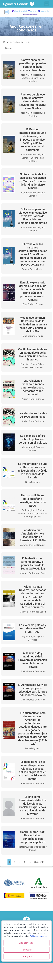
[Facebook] (32, 4)
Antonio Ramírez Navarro (32, 545)
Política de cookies (38, 936)
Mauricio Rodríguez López (33, 573)
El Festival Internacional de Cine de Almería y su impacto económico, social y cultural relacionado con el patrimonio (32, 140)
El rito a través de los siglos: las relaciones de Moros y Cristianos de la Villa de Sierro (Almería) (32, 181)
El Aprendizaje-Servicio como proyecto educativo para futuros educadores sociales (32, 690)
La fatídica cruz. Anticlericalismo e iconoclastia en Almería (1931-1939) (33, 535)
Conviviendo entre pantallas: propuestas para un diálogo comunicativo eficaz (32, 65)
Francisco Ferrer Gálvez (32, 364)
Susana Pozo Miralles (32, 269)
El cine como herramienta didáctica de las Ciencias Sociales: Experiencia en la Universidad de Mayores (32, 805)
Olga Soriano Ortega (32, 304)
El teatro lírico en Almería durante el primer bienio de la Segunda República (33, 563)
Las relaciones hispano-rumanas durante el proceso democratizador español (32, 387)
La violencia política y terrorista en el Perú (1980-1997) (32, 628)
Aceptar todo (26, 942)
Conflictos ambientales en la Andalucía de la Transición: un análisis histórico (32, 354)
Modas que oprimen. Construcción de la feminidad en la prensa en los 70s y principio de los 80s (32, 324)
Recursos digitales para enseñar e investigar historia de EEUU (33, 500)
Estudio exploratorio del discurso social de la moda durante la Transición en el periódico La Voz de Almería (32, 291)
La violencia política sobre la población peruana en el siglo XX (33, 439)
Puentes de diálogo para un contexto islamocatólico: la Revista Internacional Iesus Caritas (32, 101)
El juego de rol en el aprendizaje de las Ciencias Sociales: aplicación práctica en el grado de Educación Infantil (32, 770)
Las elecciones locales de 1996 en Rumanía (33, 415)
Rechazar (27, 949)
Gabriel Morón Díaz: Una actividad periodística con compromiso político (32, 837)
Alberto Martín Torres (33, 367)
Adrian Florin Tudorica (33, 399)
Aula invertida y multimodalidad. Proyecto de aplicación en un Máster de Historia (32, 659)
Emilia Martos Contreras (33, 671)
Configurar (26, 956)
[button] (46, 3)
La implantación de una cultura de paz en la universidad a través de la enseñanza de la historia (32, 470)
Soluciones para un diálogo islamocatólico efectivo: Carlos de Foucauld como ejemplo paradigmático (32, 216)
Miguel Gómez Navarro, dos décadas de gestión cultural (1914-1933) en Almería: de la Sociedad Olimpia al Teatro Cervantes (32, 597)
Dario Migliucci (32, 482)
